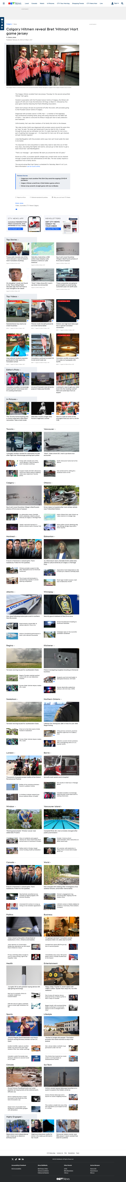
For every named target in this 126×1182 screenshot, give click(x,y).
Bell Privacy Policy (43, 1168)
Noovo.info (93, 1168)
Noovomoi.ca (94, 1170)
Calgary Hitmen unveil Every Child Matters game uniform (40, 183)
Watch (42, 3)
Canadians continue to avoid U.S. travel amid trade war (42, 359)
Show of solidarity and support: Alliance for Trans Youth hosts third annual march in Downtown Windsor (30, 840)
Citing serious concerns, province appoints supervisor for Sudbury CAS (67, 732)
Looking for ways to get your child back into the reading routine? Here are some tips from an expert (67, 389)
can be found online (33, 166)
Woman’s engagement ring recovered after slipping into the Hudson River (66, 895)
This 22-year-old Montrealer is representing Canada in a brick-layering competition (29, 580)
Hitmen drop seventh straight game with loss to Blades (39, 186)
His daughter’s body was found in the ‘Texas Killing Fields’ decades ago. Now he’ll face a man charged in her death (17, 285)
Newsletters (71, 1153)
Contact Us (60, 1153)
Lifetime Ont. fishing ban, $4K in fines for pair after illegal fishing (61, 724)
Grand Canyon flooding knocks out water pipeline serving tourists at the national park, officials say (23, 1090)
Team (77, 1153)
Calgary (9, 24)
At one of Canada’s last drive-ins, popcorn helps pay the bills (42, 388)
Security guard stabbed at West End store (58, 616)
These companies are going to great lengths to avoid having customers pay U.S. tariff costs (66, 285)
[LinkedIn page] (23, 1159)
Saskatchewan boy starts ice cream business (16, 325)
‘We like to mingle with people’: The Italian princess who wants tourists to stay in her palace (59, 1039)
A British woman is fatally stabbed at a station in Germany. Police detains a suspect (68, 905)
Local (27, 3)
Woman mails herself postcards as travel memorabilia (42, 325)
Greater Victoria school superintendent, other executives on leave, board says (68, 840)
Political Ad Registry (43, 1172)
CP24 (65, 1168)
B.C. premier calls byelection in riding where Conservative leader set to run (67, 850)
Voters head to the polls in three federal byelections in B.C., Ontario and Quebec (21, 939)
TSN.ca (66, 1172)
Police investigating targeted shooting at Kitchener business (61, 671)
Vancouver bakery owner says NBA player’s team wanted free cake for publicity (67, 1136)
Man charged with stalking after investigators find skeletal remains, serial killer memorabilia (61, 887)
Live (101, 3)
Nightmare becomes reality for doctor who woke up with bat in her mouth (41, 1136)
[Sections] (3, 3)
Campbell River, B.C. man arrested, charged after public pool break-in (60, 831)
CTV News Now (92, 3)
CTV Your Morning (63, 3)
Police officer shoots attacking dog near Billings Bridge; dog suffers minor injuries (67, 526)
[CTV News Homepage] (14, 3)
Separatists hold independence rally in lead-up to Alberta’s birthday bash (17, 1136)
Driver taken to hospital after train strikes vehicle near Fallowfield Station (60, 508)
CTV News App (51, 1153)
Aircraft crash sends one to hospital (56, 777)
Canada (34, 3)
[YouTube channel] (19, 1159)
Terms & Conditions (43, 1170)
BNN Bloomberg (68, 1170)
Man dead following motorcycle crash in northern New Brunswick (23, 617)
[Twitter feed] (13, 1159)
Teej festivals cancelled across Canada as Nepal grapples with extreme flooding (28, 895)
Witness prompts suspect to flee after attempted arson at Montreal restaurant (29, 569)
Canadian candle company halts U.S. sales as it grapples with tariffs (67, 360)
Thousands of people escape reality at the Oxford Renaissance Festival (23, 778)
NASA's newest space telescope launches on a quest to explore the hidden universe (61, 1089)
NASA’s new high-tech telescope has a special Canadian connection (67, 325)
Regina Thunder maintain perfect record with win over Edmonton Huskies (29, 677)
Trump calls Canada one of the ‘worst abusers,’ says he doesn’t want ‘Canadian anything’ (17, 258)
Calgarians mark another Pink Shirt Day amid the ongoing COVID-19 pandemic (44, 179)
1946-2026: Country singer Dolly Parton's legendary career (41, 417)
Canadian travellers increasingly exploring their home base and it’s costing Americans (17, 389)
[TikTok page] (16, 1159)
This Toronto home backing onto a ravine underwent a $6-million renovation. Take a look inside (17, 418)
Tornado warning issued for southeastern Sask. (22, 670)
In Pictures (50, 3)
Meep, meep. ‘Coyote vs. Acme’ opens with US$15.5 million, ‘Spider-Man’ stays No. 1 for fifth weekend (61, 988)
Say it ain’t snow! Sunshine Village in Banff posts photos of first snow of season (67, 258)
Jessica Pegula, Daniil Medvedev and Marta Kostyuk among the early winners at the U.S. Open (23, 1039)
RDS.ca (92, 1172)
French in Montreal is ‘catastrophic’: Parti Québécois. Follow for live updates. (20, 561)
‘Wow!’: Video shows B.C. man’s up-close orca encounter (41, 284)
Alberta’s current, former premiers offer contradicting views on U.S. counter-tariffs (67, 742)
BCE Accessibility (16, 1168)
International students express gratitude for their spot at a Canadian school (17, 360)
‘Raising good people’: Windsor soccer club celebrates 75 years (21, 831)
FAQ (65, 1153)
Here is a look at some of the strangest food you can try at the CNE (67, 418)
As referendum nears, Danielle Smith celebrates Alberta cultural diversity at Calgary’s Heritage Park (30, 516)
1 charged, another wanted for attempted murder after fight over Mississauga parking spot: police (23, 454)
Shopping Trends (78, 3)
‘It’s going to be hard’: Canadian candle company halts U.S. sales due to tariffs (58, 939)
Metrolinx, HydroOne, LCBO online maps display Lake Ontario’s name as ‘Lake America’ (40, 259)
